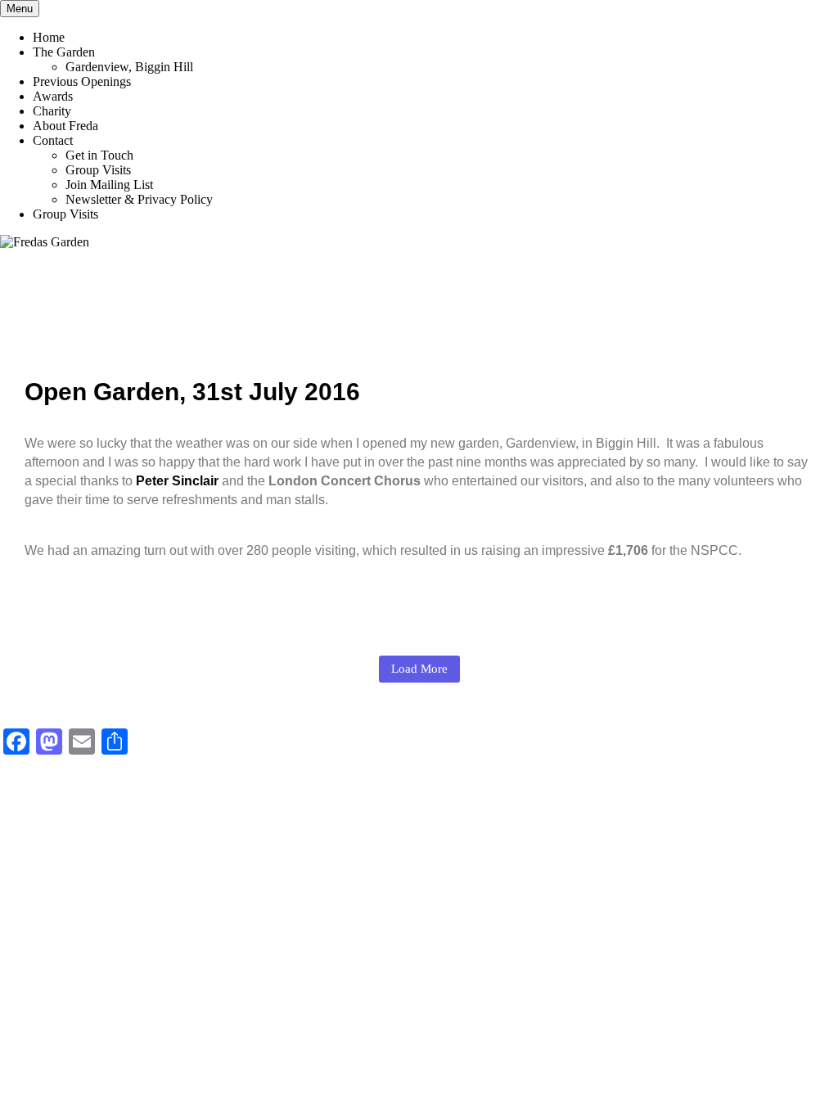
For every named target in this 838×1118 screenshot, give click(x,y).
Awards (53, 96)
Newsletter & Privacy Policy (139, 199)
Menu (20, 8)
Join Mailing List (109, 185)
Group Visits (98, 170)
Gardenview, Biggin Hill (129, 67)
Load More (419, 668)
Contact (53, 140)
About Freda (65, 126)
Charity (52, 111)
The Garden (64, 52)
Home (49, 37)
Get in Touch (99, 155)
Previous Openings (82, 81)
